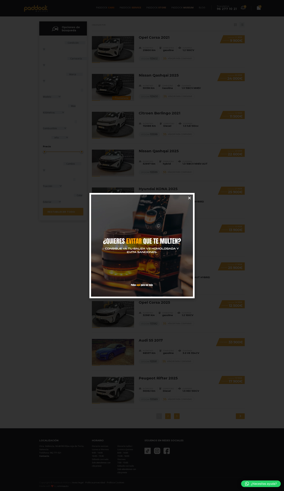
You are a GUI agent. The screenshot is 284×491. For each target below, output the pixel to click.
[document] (142, 245)
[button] (261, 483)
